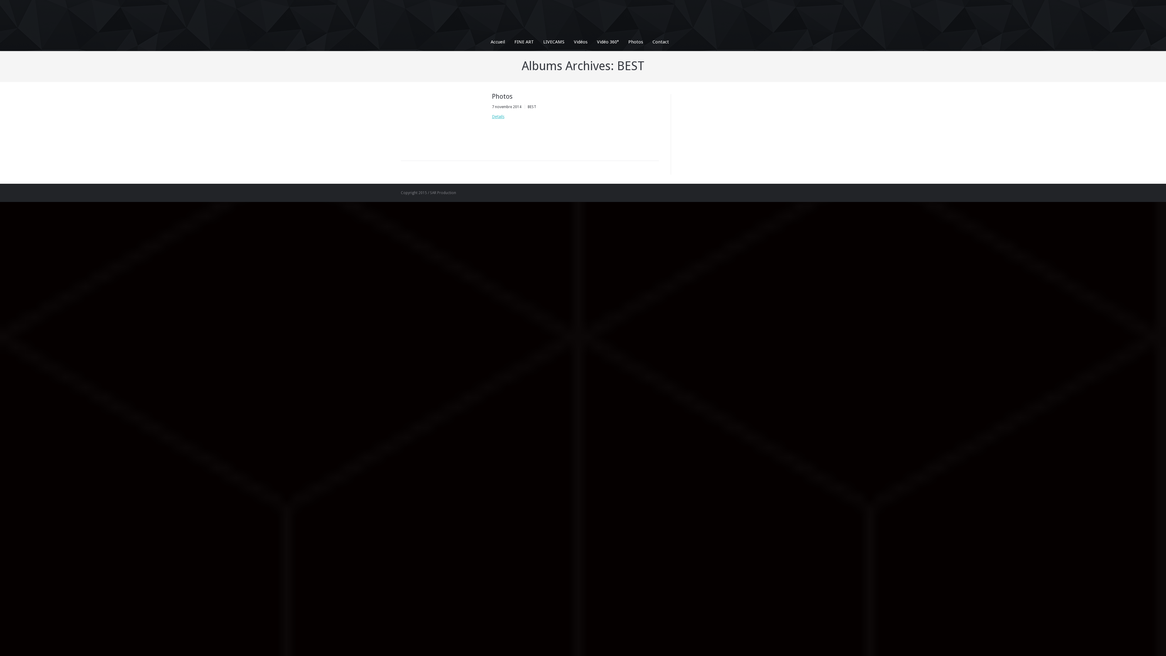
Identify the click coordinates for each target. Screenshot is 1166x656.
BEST (532, 107)
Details (498, 116)
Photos (502, 96)
